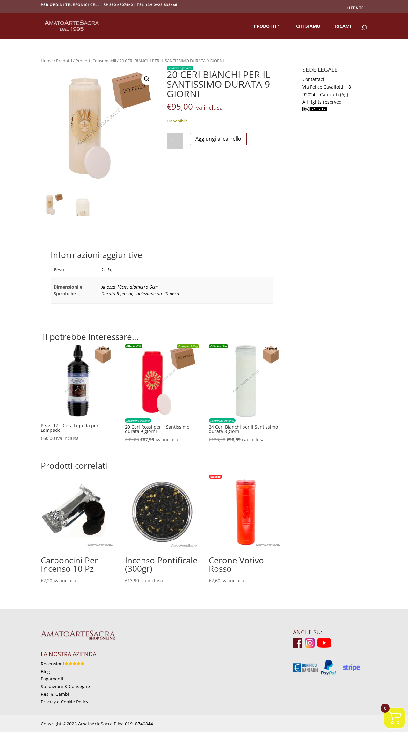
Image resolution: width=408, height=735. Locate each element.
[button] (147, 79)
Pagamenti (52, 679)
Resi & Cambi (55, 694)
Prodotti (265, 26)
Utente (355, 8)
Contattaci (313, 79)
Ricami (343, 26)
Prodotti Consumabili (96, 60)
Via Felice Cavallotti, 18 (326, 87)
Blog (45, 671)
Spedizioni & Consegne (65, 686)
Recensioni (52, 664)
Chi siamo (308, 26)
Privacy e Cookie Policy (64, 702)
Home (47, 60)
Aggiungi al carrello (218, 138)
